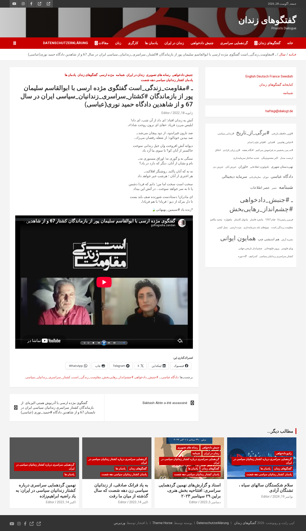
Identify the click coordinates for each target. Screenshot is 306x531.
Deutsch (263, 76)
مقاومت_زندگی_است (86, 377)
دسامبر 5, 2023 (210, 502)
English (251, 76)
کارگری (133, 43)
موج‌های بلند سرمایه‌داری (256, 227)
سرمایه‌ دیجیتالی (234, 176)
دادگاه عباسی (170, 377)
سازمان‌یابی (255, 177)
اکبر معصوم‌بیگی (269, 158)
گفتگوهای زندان (267, 20)
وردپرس (119, 523)
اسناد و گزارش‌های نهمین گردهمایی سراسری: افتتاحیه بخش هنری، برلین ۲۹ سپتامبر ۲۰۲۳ (190, 490)
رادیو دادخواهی (284, 453)
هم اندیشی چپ (268, 239)
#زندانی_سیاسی (226, 133)
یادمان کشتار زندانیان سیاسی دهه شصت (167, 80)
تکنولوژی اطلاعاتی (259, 167)
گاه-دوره (242, 256)
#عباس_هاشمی (285, 142)
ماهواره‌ (228, 219)
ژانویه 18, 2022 (182, 113)
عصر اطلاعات (260, 188)
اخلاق (218, 150)
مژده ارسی (106, 75)
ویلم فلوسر (287, 248)
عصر (274, 188)
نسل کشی (222, 227)
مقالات (103, 43)
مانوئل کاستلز (241, 219)
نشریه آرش (287, 239)
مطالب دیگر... (280, 431)
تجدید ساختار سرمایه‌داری (246, 158)
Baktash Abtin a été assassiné (165, 403)
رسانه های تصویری (158, 75)
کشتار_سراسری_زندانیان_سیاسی (47, 377)
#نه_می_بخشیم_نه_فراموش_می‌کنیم (274, 150)
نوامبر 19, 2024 (282, 496)
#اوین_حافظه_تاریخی (282, 133)
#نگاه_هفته (248, 150)
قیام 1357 (270, 219)
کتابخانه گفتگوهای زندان (276, 85)
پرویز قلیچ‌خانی (271, 248)
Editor (166, 113)
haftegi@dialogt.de (279, 111)
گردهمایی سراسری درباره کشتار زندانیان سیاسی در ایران (262, 461)
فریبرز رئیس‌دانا (285, 219)
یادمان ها (151, 43)
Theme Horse (162, 523)
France (275, 76)
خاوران (243, 167)
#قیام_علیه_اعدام (257, 142)
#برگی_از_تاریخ (252, 133)
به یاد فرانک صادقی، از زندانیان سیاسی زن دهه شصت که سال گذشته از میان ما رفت (121, 490)
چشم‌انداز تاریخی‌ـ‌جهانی (250, 248)
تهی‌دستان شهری (282, 166)
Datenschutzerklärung (65, 43)
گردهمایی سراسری (234, 43)
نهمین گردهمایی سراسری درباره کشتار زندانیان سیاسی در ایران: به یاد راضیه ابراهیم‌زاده (46, 490)
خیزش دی (218, 167)
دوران (266, 177)
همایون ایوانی (238, 238)
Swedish (287, 76)
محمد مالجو (216, 219)
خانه (290, 43)
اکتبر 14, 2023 (138, 502)
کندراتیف (253, 256)
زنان (118, 43)
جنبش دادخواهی (202, 43)
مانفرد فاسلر (256, 219)
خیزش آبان (230, 167)
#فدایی (271, 142)
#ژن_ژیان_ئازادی (231, 150)
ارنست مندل (286, 158)
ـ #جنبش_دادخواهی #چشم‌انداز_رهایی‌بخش (131, 377)
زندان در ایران (174, 43)
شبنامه (120, 75)
